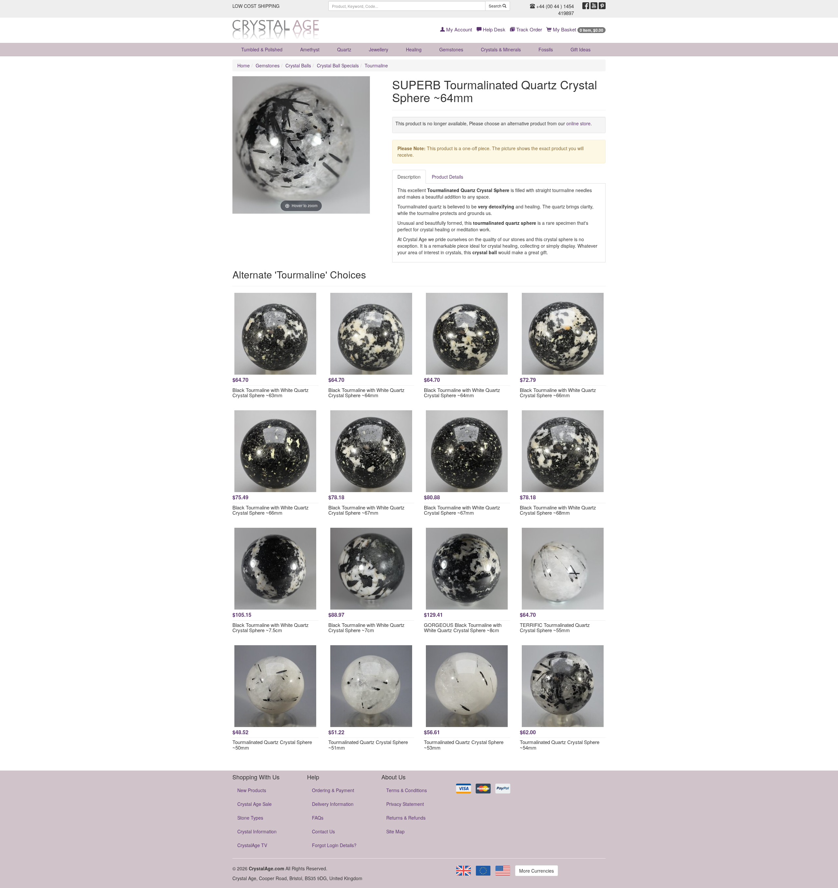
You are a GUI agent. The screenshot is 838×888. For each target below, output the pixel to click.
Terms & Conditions (406, 790)
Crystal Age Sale (254, 804)
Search (495, 6)
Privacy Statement (405, 804)
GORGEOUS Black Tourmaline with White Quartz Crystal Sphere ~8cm (462, 627)
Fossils (545, 49)
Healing (414, 49)
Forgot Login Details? (334, 845)
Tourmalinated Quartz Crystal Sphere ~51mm (368, 744)
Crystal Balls (298, 65)
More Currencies (536, 870)
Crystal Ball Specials (338, 65)
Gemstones (451, 49)
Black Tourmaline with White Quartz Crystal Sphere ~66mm (558, 392)
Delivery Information (333, 804)
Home (243, 65)
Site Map (395, 831)
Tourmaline (376, 65)
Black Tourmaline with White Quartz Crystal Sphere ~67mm (366, 510)
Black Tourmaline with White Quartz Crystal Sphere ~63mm (270, 392)
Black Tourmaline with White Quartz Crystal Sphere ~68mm (558, 510)
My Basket (577, 29)
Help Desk (493, 29)
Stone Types (250, 817)
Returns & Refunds (406, 817)
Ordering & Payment (333, 790)
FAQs (317, 817)
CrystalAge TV (252, 845)
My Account (458, 29)
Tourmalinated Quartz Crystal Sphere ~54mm (559, 744)
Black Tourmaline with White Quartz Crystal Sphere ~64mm (366, 392)
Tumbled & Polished (261, 49)
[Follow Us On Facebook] (585, 6)
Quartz (344, 49)
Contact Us (323, 831)
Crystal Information (257, 831)
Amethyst (309, 49)
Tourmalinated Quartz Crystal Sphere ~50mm (272, 744)
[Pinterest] (602, 6)
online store (578, 123)
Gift (581, 49)
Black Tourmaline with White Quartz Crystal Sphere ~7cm (366, 627)
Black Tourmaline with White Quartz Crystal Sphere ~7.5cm (270, 627)
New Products (251, 790)
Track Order (528, 29)
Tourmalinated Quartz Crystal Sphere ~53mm (463, 744)
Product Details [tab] (447, 176)
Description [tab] (409, 176)
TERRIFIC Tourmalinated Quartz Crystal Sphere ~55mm (555, 627)
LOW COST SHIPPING (256, 6)
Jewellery (378, 49)
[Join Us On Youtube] (594, 6)
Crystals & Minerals (501, 49)
